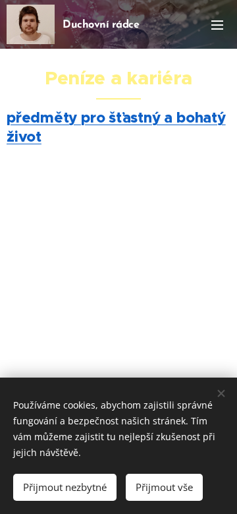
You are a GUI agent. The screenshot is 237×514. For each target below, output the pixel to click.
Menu (217, 24)
